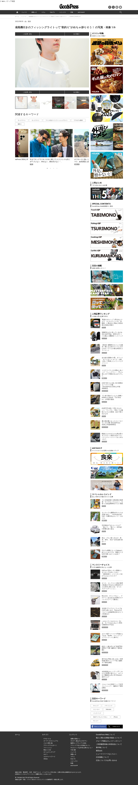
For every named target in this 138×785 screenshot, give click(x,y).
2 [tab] (50, 168)
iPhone (116, 717)
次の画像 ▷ (76, 34)
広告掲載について (102, 757)
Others (46, 759)
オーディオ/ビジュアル (51, 741)
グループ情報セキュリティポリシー (109, 741)
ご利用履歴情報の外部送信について (109, 744)
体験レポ (34, 12)
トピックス (62, 12)
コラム (43, 12)
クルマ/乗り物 (48, 743)
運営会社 (99, 751)
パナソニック (108, 705)
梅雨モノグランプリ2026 (78, 743)
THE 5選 (73, 750)
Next (84, 143)
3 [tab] (54, 168)
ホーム (17, 16)
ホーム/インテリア (49, 752)
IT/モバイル (47, 739)
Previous (18, 143)
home (17, 12)
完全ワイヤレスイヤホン (100, 717)
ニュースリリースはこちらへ (106, 754)
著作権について (101, 747)
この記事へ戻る (27, 34)
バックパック (97, 713)
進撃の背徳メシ (75, 739)
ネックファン (22, 120)
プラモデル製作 (78, 120)
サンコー (95, 721)
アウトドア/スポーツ (50, 745)
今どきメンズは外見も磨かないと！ (82, 747)
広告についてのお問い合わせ (106, 760)
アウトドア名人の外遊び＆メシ (80, 745)
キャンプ (95, 705)
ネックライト (35, 120)
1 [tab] (47, 168)
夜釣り (20, 124)
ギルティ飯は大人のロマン (79, 741)
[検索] (121, 12)
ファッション (48, 747)
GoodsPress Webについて (105, 735)
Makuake (108, 709)
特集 (72, 12)
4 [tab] (57, 168)
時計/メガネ (47, 750)
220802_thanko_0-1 (75, 16)
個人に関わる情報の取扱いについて (109, 738)
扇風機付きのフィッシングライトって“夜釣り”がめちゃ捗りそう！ (48, 16)
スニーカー (96, 709)
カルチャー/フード (49, 756)
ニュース (24, 12)
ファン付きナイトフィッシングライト (57, 120)
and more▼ (81, 12)
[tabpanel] (52, 147)
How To (52, 12)
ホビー (46, 754)
